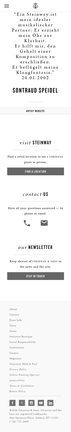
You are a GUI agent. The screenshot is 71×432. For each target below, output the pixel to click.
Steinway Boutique (20, 336)
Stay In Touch (35, 276)
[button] (27, 226)
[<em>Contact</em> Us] (44, 226)
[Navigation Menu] (6, 6)
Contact (14, 314)
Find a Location (35, 171)
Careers (14, 353)
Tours (12, 331)
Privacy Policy (18, 369)
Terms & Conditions (21, 386)
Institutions (16, 347)
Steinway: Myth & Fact (23, 364)
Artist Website (35, 111)
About (13, 309)
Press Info (15, 320)
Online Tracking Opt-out (24, 375)
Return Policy (17, 391)
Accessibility (17, 380)
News (12, 325)
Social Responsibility (22, 342)
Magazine (15, 358)
